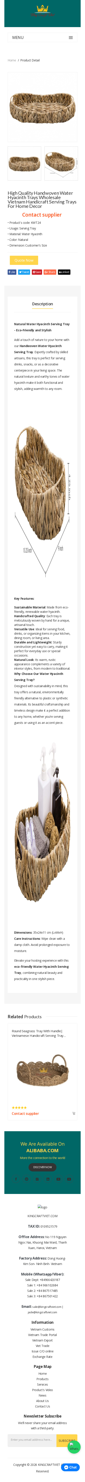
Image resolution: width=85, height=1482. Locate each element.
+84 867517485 (47, 1291)
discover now (42, 1167)
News (42, 1395)
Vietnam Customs (42, 1329)
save (38, 272)
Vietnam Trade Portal (42, 1335)
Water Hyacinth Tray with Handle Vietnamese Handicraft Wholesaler (36, 1032)
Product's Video (42, 1390)
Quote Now (24, 260)
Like (12, 272)
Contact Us (42, 1406)
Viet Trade (42, 1346)
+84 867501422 (47, 1296)
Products (42, 1379)
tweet (25, 272)
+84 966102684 (47, 1285)
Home (12, 60)
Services (42, 1384)
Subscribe (67, 1441)
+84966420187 (50, 1280)
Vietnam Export (42, 1340)
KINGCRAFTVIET (49, 1465)
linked (65, 272)
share (51, 272)
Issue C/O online (42, 1351)
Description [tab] (42, 303)
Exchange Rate (42, 1357)
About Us (42, 1401)
